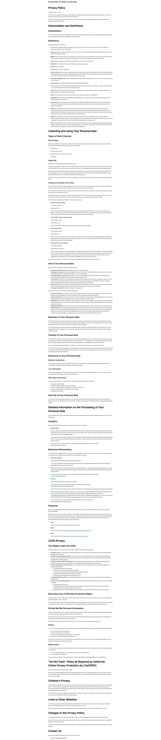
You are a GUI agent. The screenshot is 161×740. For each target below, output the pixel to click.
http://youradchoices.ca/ (95, 495)
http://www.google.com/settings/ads (65, 465)
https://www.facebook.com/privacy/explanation (61, 501)
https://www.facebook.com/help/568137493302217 (101, 489)
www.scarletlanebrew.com (82, 64)
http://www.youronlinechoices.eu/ (75, 497)
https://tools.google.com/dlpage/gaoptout (97, 468)
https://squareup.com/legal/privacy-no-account (78, 536)
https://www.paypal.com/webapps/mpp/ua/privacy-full (79, 530)
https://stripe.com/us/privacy (74, 525)
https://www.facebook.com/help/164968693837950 (62, 486)
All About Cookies (98, 197)
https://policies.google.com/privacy (58, 445)
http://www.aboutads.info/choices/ (58, 495)
